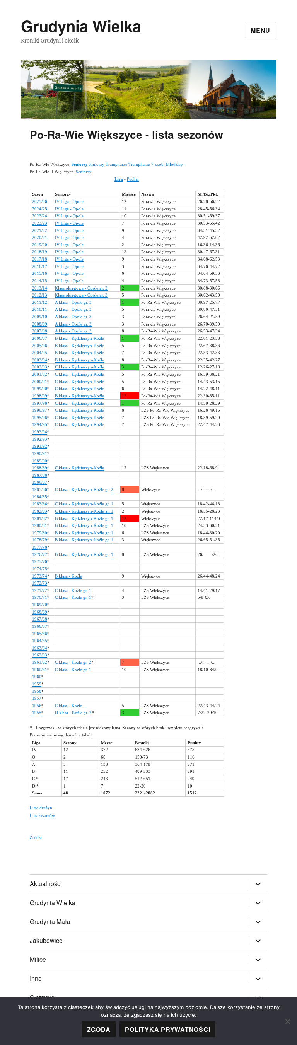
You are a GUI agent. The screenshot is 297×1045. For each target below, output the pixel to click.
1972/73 (39, 583)
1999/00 (39, 388)
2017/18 (39, 259)
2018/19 (39, 251)
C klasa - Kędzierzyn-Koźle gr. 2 (84, 489)
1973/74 (39, 576)
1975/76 (39, 561)
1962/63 (39, 655)
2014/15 (39, 280)
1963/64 (39, 648)
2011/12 (39, 302)
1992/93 (39, 439)
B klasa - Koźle (68, 576)
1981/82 (39, 518)
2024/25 (39, 208)
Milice (38, 959)
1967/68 (39, 619)
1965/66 (39, 633)
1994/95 (39, 424)
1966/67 (39, 626)
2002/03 (39, 367)
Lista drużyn (41, 807)
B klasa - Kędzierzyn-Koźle (79, 338)
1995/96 (39, 417)
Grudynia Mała (50, 921)
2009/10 (39, 316)
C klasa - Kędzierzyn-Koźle (79, 367)
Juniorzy (96, 164)
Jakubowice (46, 940)
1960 (36, 676)
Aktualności (46, 883)
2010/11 (39, 309)
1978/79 (39, 539)
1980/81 (39, 525)
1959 (36, 684)
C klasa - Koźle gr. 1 (73, 590)
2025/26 (39, 201)
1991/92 (39, 446)
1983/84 (39, 503)
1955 (36, 712)
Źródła (36, 837)
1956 (36, 705)
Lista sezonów (42, 815)
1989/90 (39, 461)
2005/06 (39, 345)
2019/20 (39, 244)
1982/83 (39, 511)
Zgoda (99, 1029)
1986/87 (39, 482)
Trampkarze (116, 164)
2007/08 (39, 331)
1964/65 (39, 640)
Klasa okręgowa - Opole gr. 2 (81, 288)
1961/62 (39, 662)
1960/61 (39, 669)
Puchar (133, 179)
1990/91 (39, 453)
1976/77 (39, 554)
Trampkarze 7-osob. (146, 164)
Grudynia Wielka (81, 26)
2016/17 (39, 266)
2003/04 (39, 360)
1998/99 (39, 396)
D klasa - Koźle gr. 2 (73, 712)
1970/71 (39, 597)
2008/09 (39, 324)
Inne (36, 978)
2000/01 (39, 381)
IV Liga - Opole (69, 201)
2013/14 (39, 288)
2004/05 (39, 352)
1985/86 (39, 489)
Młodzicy (174, 164)
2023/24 (39, 215)
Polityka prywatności (167, 1029)
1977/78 (39, 547)
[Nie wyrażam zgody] (287, 1021)
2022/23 (39, 223)
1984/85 (39, 496)
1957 (36, 698)
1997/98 (39, 403)
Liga (118, 179)
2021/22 (39, 230)
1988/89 (39, 467)
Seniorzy (84, 171)
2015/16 (39, 273)
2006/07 (39, 338)
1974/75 (39, 568)
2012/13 (39, 295)
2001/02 (39, 374)
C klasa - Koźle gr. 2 (73, 662)
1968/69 (39, 612)
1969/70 (39, 604)
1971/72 (39, 590)
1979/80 (39, 532)
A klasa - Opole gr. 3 (73, 302)
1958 (36, 691)
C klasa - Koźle (68, 705)
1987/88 (39, 475)
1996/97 (39, 410)
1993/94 (39, 432)
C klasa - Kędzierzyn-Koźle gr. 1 (84, 503)
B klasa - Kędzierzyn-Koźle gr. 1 (84, 518)
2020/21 (39, 237)
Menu (260, 30)
